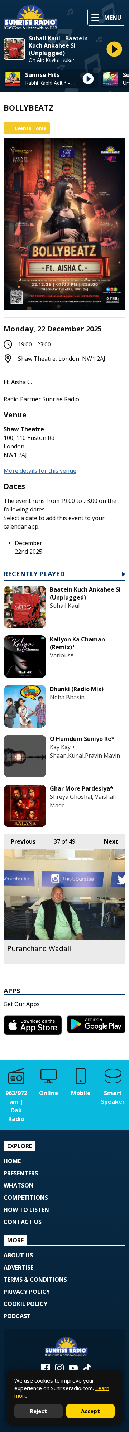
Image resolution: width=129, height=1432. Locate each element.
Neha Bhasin (67, 697)
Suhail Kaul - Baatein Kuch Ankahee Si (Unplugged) (58, 46)
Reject (38, 1410)
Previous (19, 841)
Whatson (19, 1185)
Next (107, 841)
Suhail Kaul (65, 606)
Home (12, 1161)
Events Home (30, 128)
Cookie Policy (25, 1304)
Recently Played (34, 574)
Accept (90, 1410)
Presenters (21, 1173)
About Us (18, 1255)
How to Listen (26, 1210)
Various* (62, 655)
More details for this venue (40, 471)
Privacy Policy (27, 1292)
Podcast (17, 1316)
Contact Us (23, 1222)
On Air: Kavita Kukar (52, 60)
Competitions (26, 1198)
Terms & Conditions (35, 1279)
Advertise (18, 1267)
